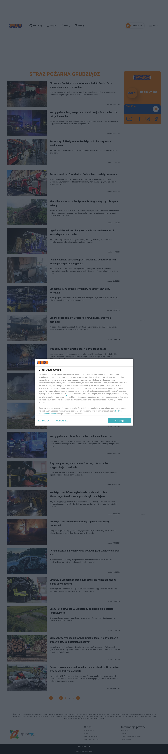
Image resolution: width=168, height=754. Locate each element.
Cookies (53, 413)
